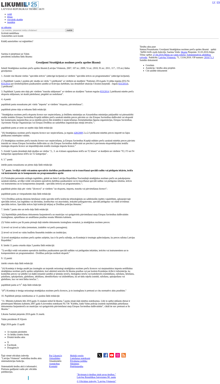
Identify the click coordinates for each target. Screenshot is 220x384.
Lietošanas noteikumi (80, 358)
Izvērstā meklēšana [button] (10, 33)
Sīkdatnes (74, 363)
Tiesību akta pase (148, 46)
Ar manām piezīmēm (17, 332)
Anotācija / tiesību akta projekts (160, 68)
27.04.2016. (158, 54)
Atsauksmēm (55, 361)
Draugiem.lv (13, 347)
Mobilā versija (77, 355)
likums (184, 52)
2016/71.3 (209, 57)
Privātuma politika (78, 361)
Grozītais (150, 65)
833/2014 (5, 83)
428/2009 (78, 133)
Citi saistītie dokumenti (156, 70)
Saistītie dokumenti (149, 60)
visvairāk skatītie (15, 19)
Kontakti (53, 366)
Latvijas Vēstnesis (167, 57)
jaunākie (11, 22)
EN (218, 2)
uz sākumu (6, 27)
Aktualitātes (54, 358)
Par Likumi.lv (55, 355)
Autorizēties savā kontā (12, 36)
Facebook (11, 345)
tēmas (10, 17)
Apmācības (54, 363)
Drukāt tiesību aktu (16, 337)
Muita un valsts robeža (174, 54)
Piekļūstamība (76, 366)
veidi (9, 14)
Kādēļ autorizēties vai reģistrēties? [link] (17, 41)
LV (214, 2)
